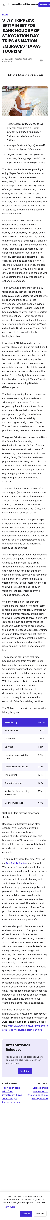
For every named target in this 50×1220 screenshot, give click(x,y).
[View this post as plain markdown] (41, 60)
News (5, 15)
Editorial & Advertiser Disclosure (25, 74)
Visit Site (25, 1071)
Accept (26, 1213)
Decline (40, 1213)
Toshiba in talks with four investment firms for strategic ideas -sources (12, 1095)
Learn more (9, 1206)
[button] (4, 5)
